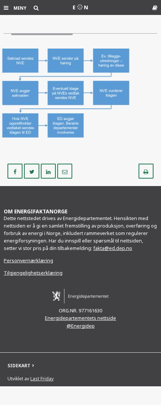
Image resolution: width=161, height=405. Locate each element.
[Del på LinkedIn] (49, 170)
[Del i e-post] (64, 170)
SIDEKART (18, 365)
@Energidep (81, 326)
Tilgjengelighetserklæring (33, 273)
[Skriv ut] (146, 170)
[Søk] (36, 7)
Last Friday (42, 378)
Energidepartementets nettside (80, 318)
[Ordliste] (154, 7)
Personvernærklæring (28, 260)
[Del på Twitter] (32, 170)
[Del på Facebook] (15, 170)
